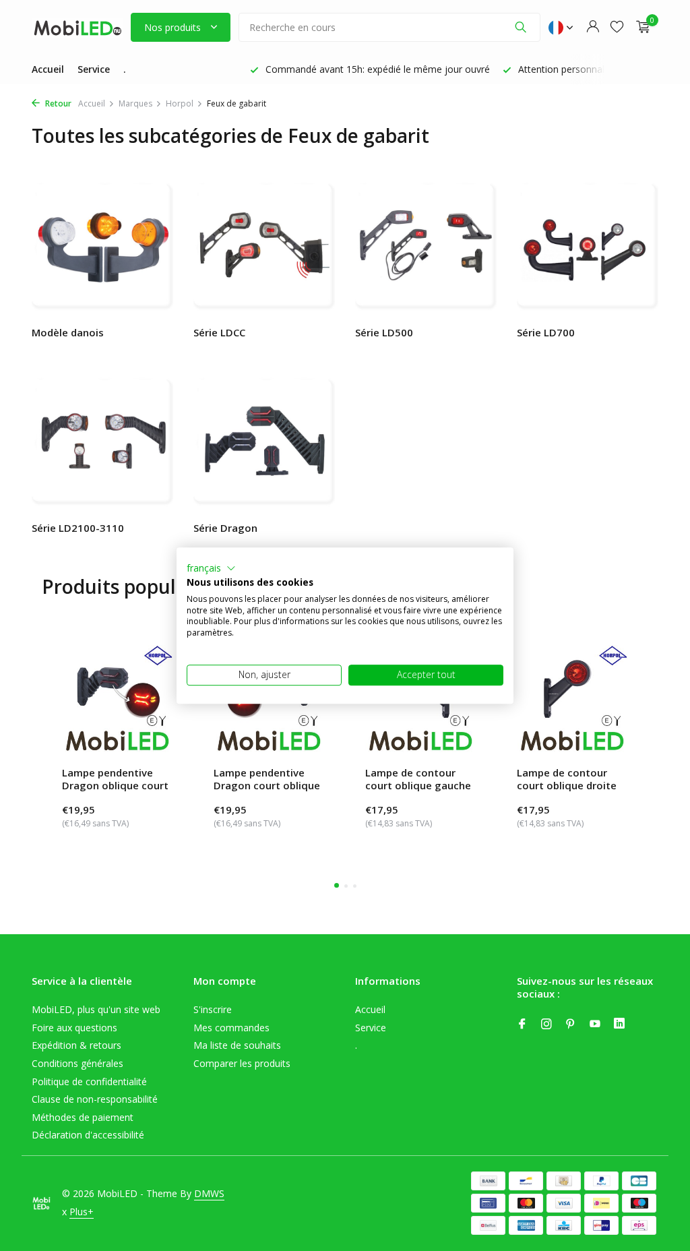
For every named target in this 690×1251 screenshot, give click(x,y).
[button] (211, 568)
